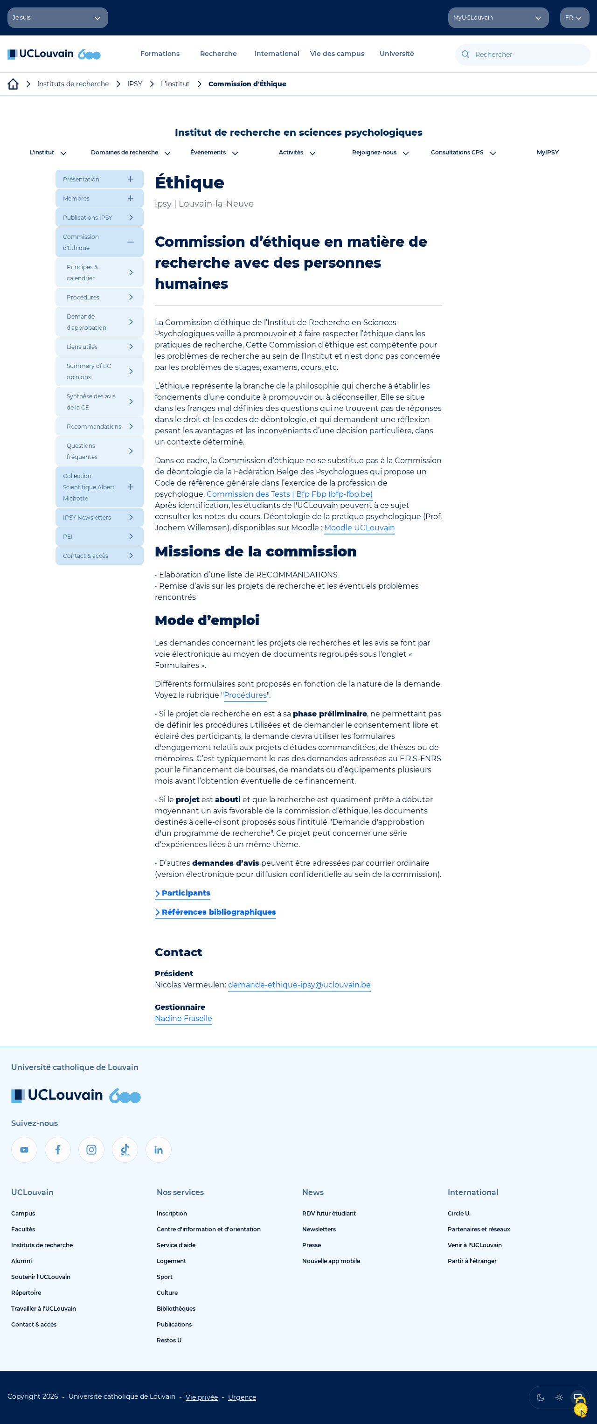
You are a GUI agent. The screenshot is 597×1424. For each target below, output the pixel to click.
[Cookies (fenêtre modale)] (580, 1408)
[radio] (540, 1397)
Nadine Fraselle (183, 1018)
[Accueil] (54, 59)
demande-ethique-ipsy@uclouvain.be (299, 984)
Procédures (245, 695)
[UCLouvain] (13, 84)
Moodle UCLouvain (359, 527)
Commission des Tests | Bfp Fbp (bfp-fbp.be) (290, 494)
